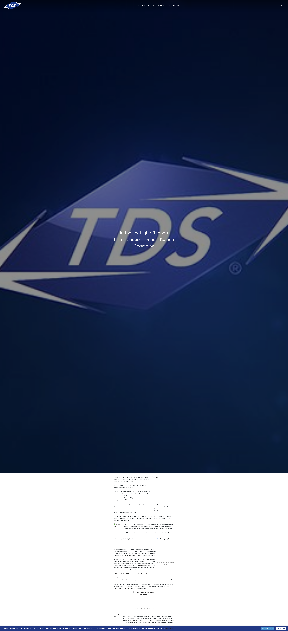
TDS (160, 532)
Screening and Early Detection (123, 588)
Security (161, 6)
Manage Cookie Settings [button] (268, 628)
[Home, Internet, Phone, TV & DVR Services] (12, 5)
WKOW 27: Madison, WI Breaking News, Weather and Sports (132, 574)
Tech (168, 6)
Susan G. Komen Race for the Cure (132, 555)
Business (175, 6)
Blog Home (142, 6)
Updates (151, 6)
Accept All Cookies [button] (281, 628)
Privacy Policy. (169, 628)
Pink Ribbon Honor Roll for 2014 (144, 565)
